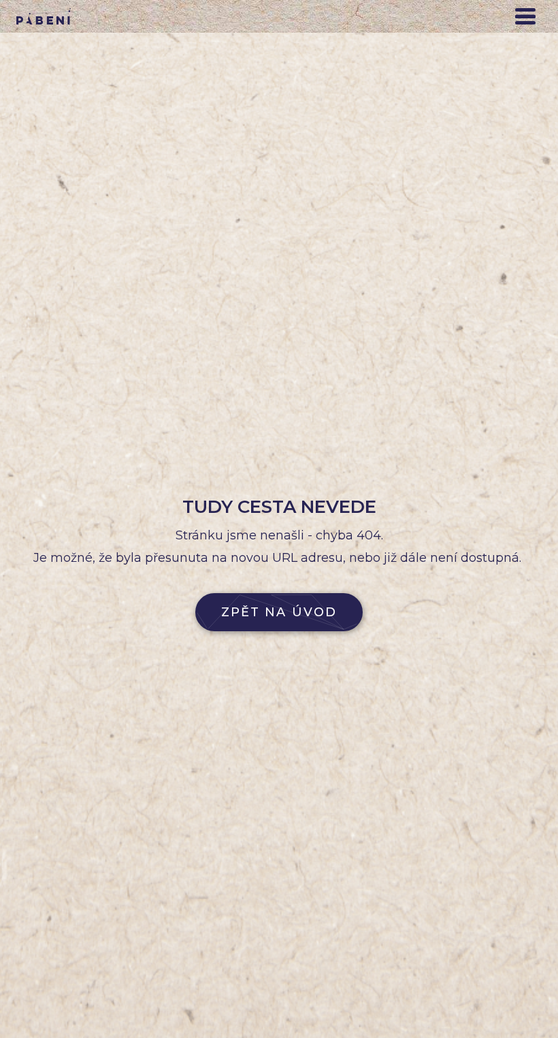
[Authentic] (43, 16)
